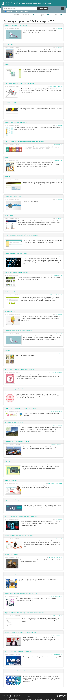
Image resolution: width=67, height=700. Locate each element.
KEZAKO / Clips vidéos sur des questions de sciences (20, 408)
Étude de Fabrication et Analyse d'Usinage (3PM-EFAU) (20, 83)
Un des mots (9, 11)
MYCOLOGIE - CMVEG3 (11, 554)
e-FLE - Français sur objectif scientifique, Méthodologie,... (21, 235)
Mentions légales (7, 697)
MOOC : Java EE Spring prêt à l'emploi (16, 253)
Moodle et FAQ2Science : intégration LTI (16, 25)
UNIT (59, 86)
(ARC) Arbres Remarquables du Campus (16, 272)
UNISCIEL (60, 372)
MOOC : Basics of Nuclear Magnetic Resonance (18, 651)
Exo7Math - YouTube (11, 103)
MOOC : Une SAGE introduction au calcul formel (19, 536)
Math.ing (7, 461)
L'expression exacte (22, 11)
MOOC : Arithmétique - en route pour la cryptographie (21, 516)
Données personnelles (39, 697)
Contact (16, 697)
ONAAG (7, 64)
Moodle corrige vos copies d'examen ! (16, 122)
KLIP (32, 3)
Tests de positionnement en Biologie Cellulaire (18, 331)
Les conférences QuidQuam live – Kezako (17, 442)
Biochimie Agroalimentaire (12, 292)
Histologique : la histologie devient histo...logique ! (19, 369)
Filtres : (17, 15)
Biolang (7, 157)
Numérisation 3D (10, 311)
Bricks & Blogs (9, 215)
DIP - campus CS (59, 28)
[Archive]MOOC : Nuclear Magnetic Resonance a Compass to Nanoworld (26, 671)
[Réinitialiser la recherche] (62, 8)
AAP (61, 635)
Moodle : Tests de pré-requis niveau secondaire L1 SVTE (21, 593)
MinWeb (7, 350)
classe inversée (59, 483)
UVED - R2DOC (9, 177)
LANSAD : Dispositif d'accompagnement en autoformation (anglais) (24, 141)
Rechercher (43, 8)
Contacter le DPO (26, 697)
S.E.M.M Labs (9, 44)
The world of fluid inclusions (13, 196)
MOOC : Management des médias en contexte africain (20, 632)
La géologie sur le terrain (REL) (14, 422)
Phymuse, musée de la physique (14, 500)
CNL (61, 86)
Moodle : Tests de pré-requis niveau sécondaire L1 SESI (21, 574)
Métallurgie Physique (11, 480)
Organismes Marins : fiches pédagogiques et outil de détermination (24, 613)
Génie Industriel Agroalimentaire (14, 389)
